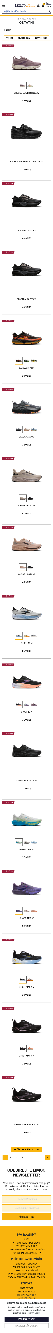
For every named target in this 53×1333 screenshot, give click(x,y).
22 (21, 1157)
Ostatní (32, 19)
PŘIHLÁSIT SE (26, 1217)
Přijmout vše (26, 1319)
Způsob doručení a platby (26, 1267)
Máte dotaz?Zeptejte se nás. (26, 1290)
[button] (48, 5)
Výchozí (9, 38)
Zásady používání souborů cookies (26, 1277)
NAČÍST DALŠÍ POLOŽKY (26, 1149)
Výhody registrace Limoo (26, 1242)
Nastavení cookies (26, 1325)
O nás (26, 1239)
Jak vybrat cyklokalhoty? (26, 1253)
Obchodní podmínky (26, 1264)
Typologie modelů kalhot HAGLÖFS (26, 1249)
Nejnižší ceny (24, 38)
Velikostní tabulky (26, 1246)
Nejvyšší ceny (41, 38)
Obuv (23, 19)
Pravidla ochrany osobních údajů (26, 1274)
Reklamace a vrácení (27, 1270)
